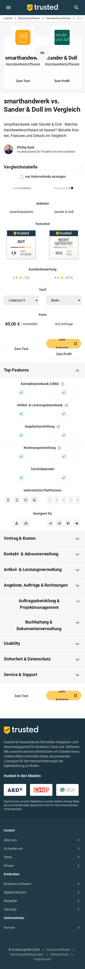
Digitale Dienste (15, 892)
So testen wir (13, 848)
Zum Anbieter (61, 343)
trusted (8, 18)
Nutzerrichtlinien (58, 949)
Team (8, 857)
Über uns (10, 840)
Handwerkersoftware (58, 18)
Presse (9, 865)
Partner (9, 927)
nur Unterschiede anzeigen (45, 176)
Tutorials (10, 909)
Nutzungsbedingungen (27, 954)
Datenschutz (59, 954)
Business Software (17, 884)
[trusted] (42, 8)
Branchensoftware (29, 18)
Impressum (42, 959)
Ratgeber (10, 901)
